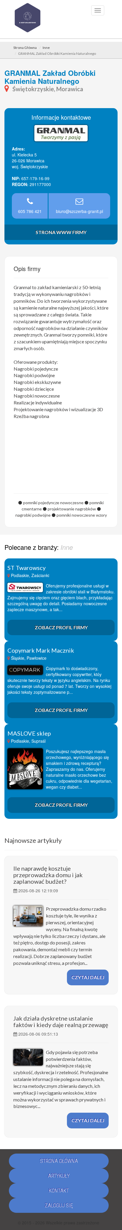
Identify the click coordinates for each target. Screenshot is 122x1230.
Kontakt (59, 1190)
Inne (46, 47)
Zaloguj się (59, 1205)
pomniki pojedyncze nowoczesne (53, 502)
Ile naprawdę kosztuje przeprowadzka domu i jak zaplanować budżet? (48, 875)
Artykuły (59, 1176)
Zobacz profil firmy (61, 627)
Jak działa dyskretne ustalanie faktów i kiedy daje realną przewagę (60, 1021)
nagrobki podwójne (33, 515)
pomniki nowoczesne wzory (82, 515)
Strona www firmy (61, 232)
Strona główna (59, 1161)
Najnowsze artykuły (33, 840)
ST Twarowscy (26, 567)
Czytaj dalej (87, 977)
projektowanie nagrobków (72, 508)
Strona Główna (25, 47)
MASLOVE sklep (29, 733)
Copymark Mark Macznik (40, 650)
